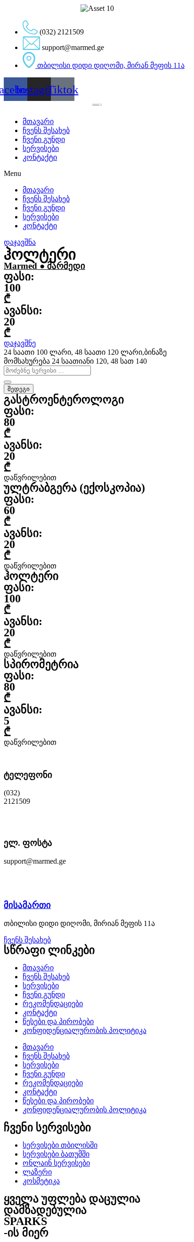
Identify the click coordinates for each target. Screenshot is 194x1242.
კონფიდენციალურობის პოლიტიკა (84, 1030)
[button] (97, 173)
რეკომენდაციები (53, 1004)
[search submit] (7, 382)
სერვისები (41, 148)
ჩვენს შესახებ (46, 130)
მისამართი (27, 905)
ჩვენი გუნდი (44, 139)
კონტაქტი (40, 157)
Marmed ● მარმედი (44, 266)
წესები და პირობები (58, 1021)
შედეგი (19, 388)
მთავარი (38, 121)
